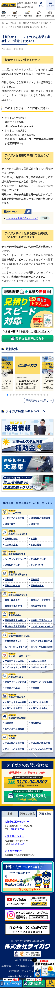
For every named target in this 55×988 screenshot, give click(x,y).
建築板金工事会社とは (41, 620)
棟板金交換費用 (38, 606)
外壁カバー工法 (12, 688)
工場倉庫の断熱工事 (40, 743)
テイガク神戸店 (13, 851)
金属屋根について (13, 641)
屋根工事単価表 (12, 600)
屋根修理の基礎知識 (40, 518)
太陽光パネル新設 (13, 708)
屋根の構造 (10, 524)
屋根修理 (9, 579)
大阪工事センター (14, 836)
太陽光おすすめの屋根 (15, 702)
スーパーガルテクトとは (16, 647)
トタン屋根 (36, 544)
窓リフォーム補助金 (14, 728)
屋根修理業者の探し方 (15, 620)
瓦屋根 (34, 538)
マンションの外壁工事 (41, 749)
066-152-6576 (17, 844)
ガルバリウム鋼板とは (41, 641)
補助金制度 (36, 722)
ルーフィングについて (15, 559)
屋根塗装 (35, 579)
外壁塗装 (35, 688)
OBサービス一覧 (39, 667)
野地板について (38, 559)
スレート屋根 (11, 544)
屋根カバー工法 (12, 585)
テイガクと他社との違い (42, 626)
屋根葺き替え (37, 585)
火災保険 (9, 722)
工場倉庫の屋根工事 (14, 743)
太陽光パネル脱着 (39, 702)
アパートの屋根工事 (14, 749)
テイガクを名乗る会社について (26, 218)
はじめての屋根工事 (14, 518)
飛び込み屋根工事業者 (15, 626)
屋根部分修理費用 (13, 606)
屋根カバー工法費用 (40, 600)
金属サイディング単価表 (42, 682)
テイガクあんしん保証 (15, 667)
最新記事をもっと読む (37, 400)
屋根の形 (35, 524)
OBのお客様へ (21, 966)
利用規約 (14, 971)
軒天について (37, 565)
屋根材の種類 (11, 538)
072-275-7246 (17, 829)
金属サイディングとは (15, 682)
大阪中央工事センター (17, 821)
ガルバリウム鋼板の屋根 (42, 647)
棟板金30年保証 (38, 661)
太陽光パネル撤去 (39, 708)
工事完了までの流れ (14, 661)
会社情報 (6, 966)
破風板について (12, 565)
